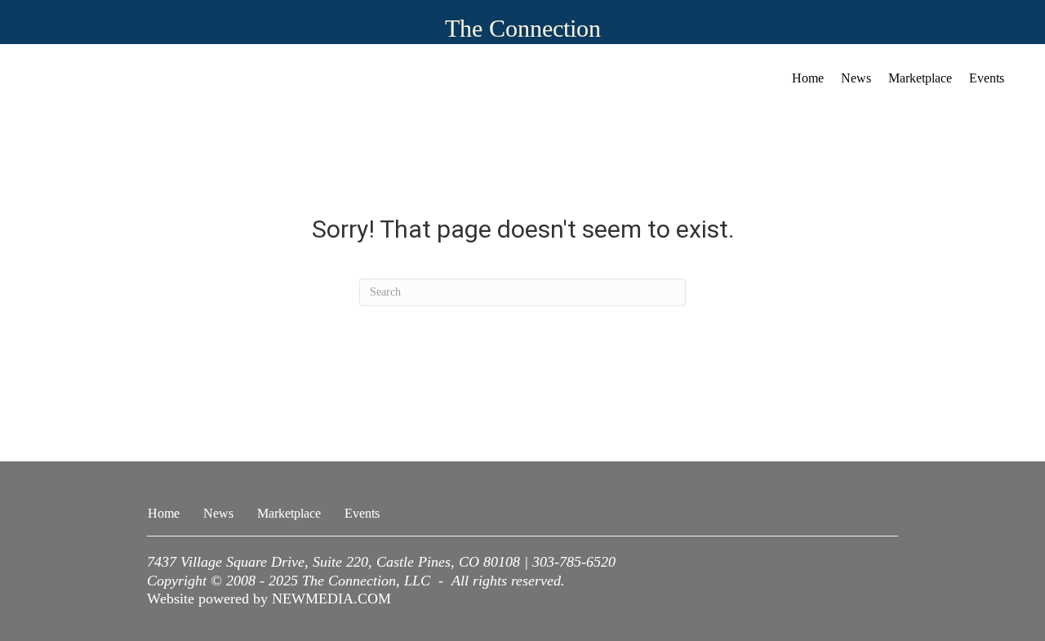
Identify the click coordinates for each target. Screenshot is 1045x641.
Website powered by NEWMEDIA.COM (269, 598)
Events (986, 78)
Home (808, 78)
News (856, 78)
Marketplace (920, 78)
